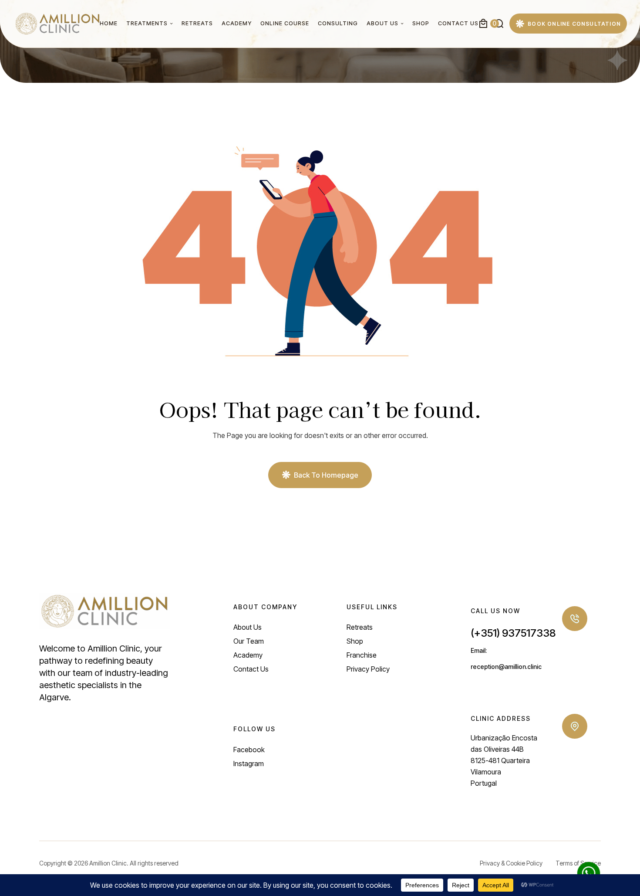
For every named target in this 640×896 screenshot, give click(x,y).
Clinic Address (501, 718)
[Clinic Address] (574, 726)
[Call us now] (574, 618)
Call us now (495, 610)
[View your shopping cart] (483, 23)
